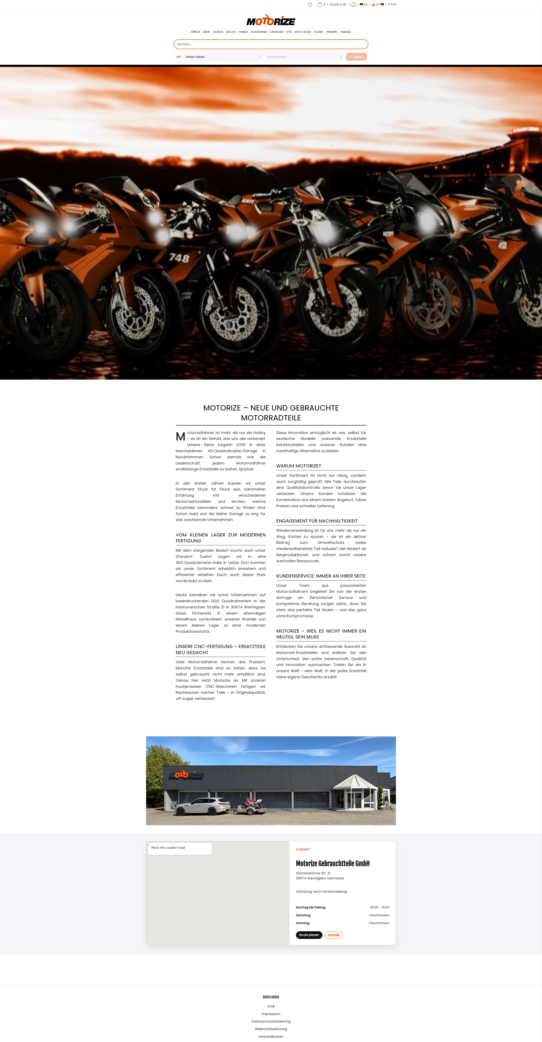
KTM (289, 32)
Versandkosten (270, 1036)
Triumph (331, 32)
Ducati (231, 32)
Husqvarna (259, 32)
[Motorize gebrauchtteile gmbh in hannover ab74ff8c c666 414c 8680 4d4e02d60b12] (271, 780)
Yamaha (345, 32)
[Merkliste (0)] (309, 4)
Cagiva (218, 32)
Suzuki (318, 32)
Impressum (271, 1014)
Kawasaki (276, 32)
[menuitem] (331, 4)
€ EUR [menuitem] (392, 5)
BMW (206, 32)
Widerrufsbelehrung (271, 1029)
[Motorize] (271, 20)
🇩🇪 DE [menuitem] (364, 5)
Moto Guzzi (303, 32)
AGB (271, 1006)
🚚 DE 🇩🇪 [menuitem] (378, 5)
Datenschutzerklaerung (270, 1021)
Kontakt (334, 935)
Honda (243, 32)
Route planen (309, 935)
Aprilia (195, 32)
